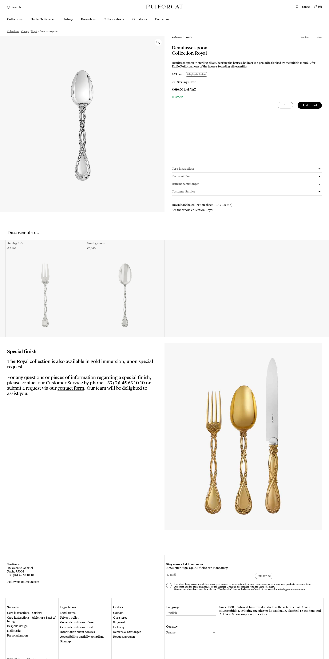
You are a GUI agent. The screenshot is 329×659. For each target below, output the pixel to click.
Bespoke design (17, 626)
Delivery (119, 627)
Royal (34, 31)
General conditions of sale (77, 627)
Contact (118, 613)
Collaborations (114, 19)
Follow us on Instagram (23, 582)
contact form (70, 388)
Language (173, 607)
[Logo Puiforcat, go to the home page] (164, 6)
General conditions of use (77, 622)
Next (319, 37)
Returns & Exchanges (127, 632)
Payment (119, 622)
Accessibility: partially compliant (82, 637)
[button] (158, 42)
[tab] (247, 169)
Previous (305, 37)
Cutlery (25, 31)
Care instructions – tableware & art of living (31, 619)
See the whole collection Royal (192, 210)
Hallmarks (14, 631)
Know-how (88, 19)
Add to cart (309, 105)
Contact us (162, 19)
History (67, 19)
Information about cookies (77, 632)
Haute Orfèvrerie (42, 19)
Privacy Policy (266, 586)
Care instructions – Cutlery (24, 613)
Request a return (124, 637)
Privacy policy (69, 618)
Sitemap (65, 641)
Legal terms (68, 613)
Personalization (17, 635)
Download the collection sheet (192, 205)
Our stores (139, 19)
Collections (14, 19)
